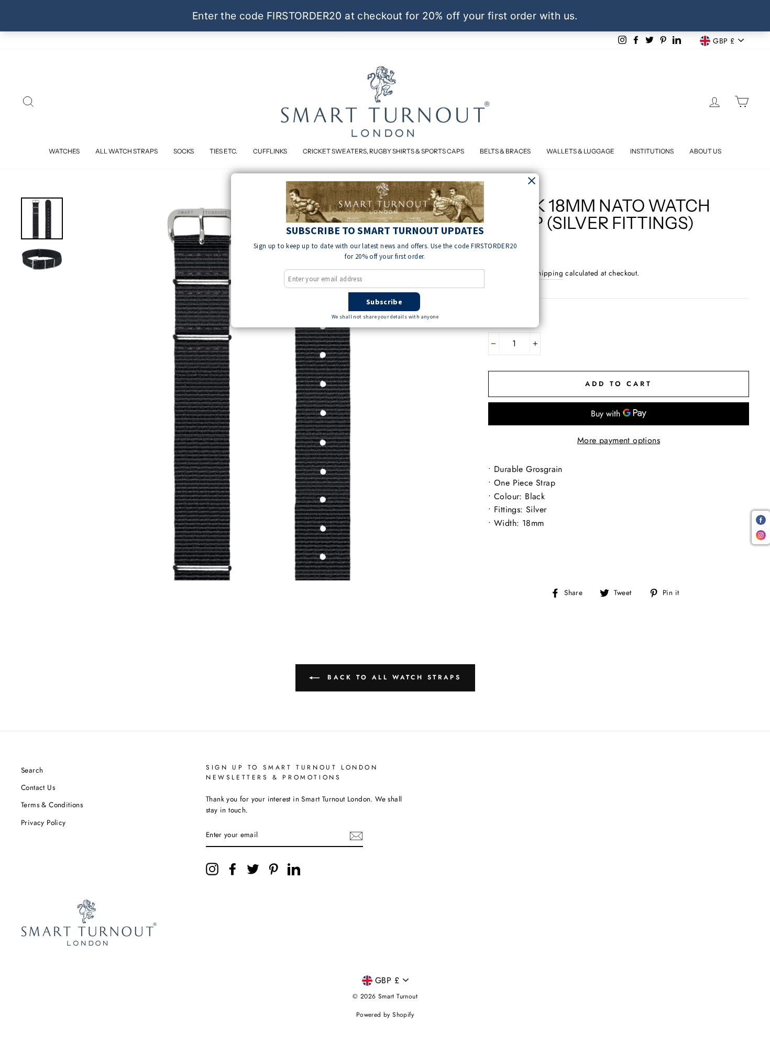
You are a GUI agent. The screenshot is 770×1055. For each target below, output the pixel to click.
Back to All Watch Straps (392, 677)
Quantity (510, 321)
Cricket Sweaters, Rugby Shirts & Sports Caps (383, 151)
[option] (262, 388)
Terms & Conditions (52, 804)
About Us (705, 151)
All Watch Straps (126, 151)
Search (32, 770)
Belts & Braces (505, 151)
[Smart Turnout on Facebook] (232, 869)
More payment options (618, 440)
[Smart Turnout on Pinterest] (273, 869)
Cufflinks (270, 151)
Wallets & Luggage (580, 151)
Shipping (548, 273)
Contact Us (38, 787)
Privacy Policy (43, 822)
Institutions (652, 151)
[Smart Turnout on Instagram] (212, 869)
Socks (183, 151)
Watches (64, 151)
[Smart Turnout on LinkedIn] (294, 869)
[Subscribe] (356, 835)
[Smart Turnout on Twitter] (253, 869)
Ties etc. (223, 151)
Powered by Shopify (385, 1014)
